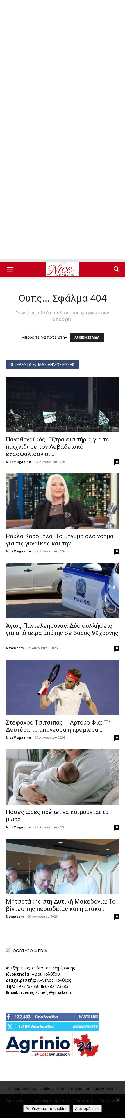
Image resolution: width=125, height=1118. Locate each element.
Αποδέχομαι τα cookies (46, 1108)
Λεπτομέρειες (87, 1108)
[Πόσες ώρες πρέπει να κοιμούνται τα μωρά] (62, 777)
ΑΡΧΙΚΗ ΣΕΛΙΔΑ (86, 337)
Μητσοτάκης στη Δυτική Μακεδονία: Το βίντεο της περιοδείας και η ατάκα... (61, 905)
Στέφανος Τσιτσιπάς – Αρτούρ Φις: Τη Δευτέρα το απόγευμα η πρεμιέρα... (58, 726)
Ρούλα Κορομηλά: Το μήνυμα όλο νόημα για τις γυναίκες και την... (60, 540)
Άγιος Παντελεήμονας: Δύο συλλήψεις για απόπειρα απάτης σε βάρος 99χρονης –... (62, 633)
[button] (10, 269)
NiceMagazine (18, 461)
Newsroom (15, 648)
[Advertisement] (62, 65)
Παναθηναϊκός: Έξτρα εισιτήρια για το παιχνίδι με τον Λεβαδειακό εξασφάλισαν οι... (58, 446)
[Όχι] (118, 1100)
